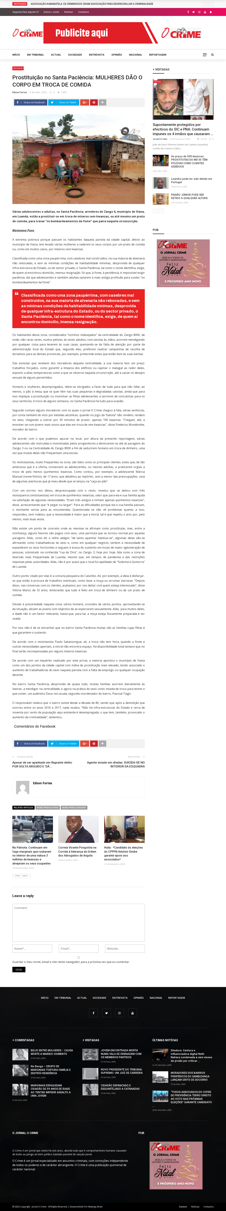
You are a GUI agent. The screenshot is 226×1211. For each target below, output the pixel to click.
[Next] (161, 211)
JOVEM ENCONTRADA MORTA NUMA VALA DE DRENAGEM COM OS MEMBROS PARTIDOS (121, 1054)
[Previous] (155, 211)
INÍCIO (16, 54)
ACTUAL (56, 54)
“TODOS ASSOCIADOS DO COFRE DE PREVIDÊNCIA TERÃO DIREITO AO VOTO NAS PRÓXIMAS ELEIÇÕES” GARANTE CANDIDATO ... (182, 1098)
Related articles (23, 807)
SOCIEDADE (75, 54)
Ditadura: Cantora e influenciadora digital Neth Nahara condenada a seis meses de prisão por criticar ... (191, 1055)
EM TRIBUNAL (35, 54)
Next (25, 876)
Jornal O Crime (160, 139)
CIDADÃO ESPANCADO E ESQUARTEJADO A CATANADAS (120, 1087)
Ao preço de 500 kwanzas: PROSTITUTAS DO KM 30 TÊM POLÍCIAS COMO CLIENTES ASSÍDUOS (189, 161)
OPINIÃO (116, 54)
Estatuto (183, 1206)
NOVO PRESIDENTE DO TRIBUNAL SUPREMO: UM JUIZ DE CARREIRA (122, 1071)
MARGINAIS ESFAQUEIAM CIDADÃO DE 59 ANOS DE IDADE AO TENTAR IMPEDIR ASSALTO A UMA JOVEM (51, 1090)
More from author (47, 807)
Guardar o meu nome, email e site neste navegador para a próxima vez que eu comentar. (71, 962)
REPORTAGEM (157, 54)
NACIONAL (135, 54)
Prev (17, 876)
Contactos (83, 12)
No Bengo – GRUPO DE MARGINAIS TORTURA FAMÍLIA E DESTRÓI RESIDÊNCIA (51, 1070)
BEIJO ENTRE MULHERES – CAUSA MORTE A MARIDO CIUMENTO (52, 1052)
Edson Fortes (19, 92)
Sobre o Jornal (51, 12)
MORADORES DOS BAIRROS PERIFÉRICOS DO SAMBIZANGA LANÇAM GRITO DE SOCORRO (190, 1076)
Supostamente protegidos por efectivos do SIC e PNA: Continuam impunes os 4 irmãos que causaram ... (183, 129)
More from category (74, 807)
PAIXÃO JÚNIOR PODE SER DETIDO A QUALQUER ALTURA (189, 196)
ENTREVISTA (96, 54)
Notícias (68, 12)
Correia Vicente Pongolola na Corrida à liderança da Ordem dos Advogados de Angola (77, 851)
